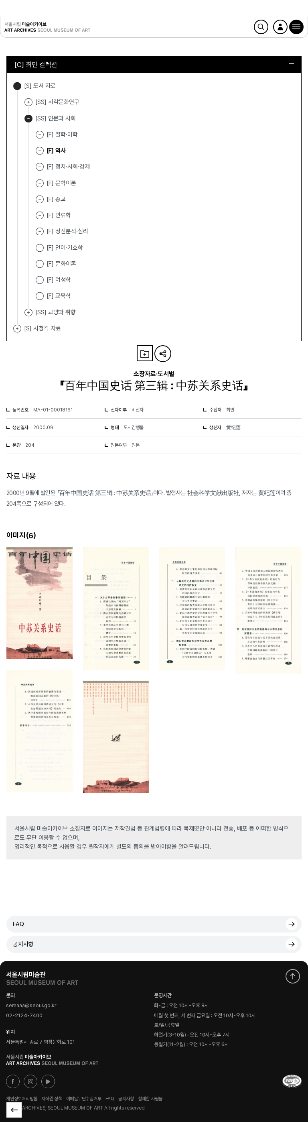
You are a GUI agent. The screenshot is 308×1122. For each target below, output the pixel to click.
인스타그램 (30, 1081)
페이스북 (12, 1081)
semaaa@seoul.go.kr (31, 1006)
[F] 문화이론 (61, 263)
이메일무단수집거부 (83, 1099)
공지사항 (23, 944)
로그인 (280, 27)
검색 (261, 27)
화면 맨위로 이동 (293, 976)
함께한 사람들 (150, 1099)
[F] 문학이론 (61, 182)
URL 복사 (162, 353)
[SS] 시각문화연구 (28, 102)
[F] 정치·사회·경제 (68, 166)
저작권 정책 (51, 1099)
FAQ (18, 924)
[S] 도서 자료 (17, 86)
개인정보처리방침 (21, 1099)
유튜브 (48, 1081)
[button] (296, 27)
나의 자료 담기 (145, 353)
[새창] (292, 1081)
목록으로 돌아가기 (14, 1110)
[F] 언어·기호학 (65, 247)
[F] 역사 (56, 150)
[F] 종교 (56, 199)
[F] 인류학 (59, 215)
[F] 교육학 (59, 295)
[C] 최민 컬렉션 (35, 65)
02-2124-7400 (24, 1015)
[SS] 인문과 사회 (28, 118)
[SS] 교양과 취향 (28, 312)
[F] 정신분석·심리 (67, 231)
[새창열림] (42, 976)
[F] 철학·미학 (62, 134)
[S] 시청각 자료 (17, 328)
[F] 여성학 (59, 279)
